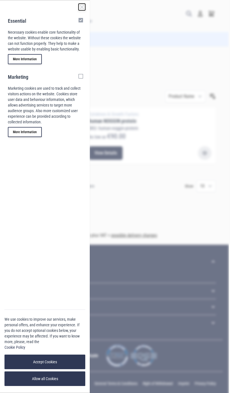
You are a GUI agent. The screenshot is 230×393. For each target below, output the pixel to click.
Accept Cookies (45, 362)
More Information (25, 59)
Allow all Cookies (45, 378)
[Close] (82, 7)
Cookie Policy (14, 347)
